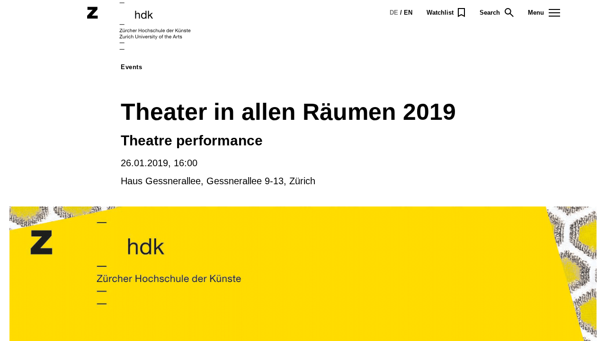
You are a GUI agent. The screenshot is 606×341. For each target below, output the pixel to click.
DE (394, 12)
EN (408, 12)
